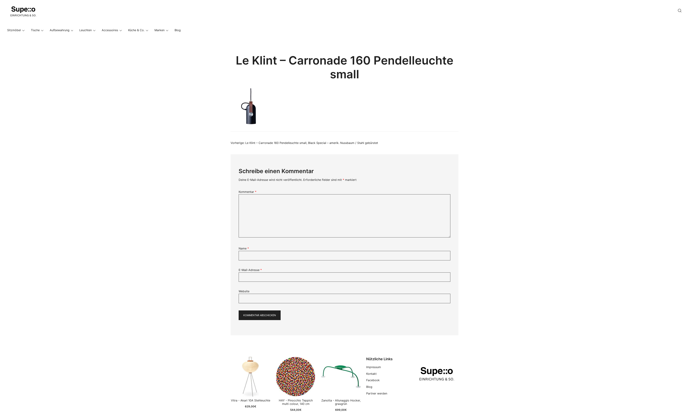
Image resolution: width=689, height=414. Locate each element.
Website (244, 291)
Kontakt (371, 373)
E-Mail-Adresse (250, 270)
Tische (35, 30)
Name (244, 248)
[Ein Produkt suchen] (680, 10)
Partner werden (376, 393)
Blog (178, 30)
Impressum (373, 367)
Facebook (373, 380)
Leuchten (85, 30)
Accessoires (110, 30)
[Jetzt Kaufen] (250, 377)
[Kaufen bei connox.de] (341, 377)
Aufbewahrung (59, 30)
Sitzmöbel (14, 30)
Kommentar (247, 192)
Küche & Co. (136, 30)
